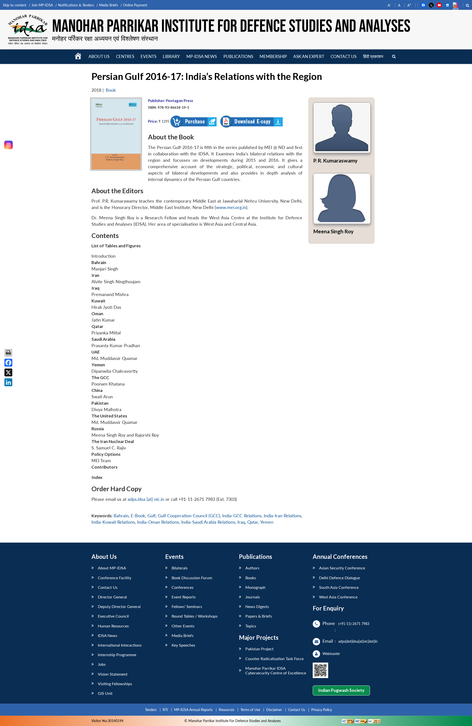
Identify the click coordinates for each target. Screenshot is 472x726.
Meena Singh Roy (333, 231)
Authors (252, 567)
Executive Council (113, 616)
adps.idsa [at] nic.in (146, 499)
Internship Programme (117, 654)
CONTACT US (343, 56)
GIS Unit (105, 693)
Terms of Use (250, 710)
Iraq (241, 522)
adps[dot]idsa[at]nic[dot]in (358, 641)
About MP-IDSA (112, 567)
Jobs (102, 664)
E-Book (138, 515)
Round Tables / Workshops (195, 616)
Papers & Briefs (258, 616)
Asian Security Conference (342, 567)
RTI (165, 710)
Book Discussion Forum (192, 577)
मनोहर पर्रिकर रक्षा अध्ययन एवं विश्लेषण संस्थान (105, 38)
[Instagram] (8, 145)
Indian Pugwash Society (341, 690)
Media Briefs (108, 5)
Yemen (266, 522)
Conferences (182, 587)
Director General (112, 596)
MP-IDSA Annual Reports (193, 710)
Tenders (151, 710)
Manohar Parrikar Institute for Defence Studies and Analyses (231, 26)
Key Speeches (183, 645)
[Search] (394, 56)
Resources (226, 710)
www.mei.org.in (231, 207)
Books (250, 577)
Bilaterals (180, 567)
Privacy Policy (321, 710)
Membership (273, 56)
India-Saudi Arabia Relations (208, 522)
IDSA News (107, 635)
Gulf (152, 515)
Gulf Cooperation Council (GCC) (189, 515)
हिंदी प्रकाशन (373, 56)
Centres (125, 56)
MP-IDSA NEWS (201, 56)
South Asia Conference (339, 587)
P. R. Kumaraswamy (335, 160)
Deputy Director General (119, 606)
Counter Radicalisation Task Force (274, 658)
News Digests (257, 606)
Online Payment (135, 5)
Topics (250, 625)
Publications (238, 56)
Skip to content (14, 5)
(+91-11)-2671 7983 (353, 624)
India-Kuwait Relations (113, 522)
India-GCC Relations (241, 515)
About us (98, 56)
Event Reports (184, 596)
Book (111, 90)
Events (148, 56)
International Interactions (120, 645)
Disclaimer (274, 710)
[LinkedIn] (8, 382)
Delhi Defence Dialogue (339, 577)
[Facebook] (8, 363)
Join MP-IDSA (42, 5)
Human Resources (113, 625)
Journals (252, 596)
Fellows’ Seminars (187, 606)
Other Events (183, 625)
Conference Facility (114, 577)
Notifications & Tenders (76, 5)
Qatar (252, 522)
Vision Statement (113, 674)
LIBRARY (171, 56)
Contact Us (108, 587)
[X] (8, 372)
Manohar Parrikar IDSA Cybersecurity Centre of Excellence (275, 670)
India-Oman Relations (158, 522)
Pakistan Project (259, 648)
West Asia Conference (338, 596)
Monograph (255, 587)
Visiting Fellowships (115, 683)
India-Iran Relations (282, 515)
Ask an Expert (308, 56)
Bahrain (121, 515)
